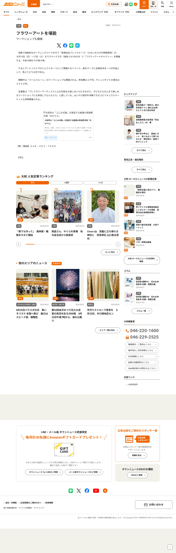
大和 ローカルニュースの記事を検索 (141, 260)
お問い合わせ (156, 504)
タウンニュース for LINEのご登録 (43, 472)
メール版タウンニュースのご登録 (83, 472)
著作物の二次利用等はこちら (140, 350)
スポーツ (64, 12)
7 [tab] (82, 244)
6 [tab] (73, 244)
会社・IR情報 (11, 503)
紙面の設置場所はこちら (138, 362)
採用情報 (49, 503)
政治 (75, 12)
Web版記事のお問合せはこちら (141, 368)
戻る (19, 19)
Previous (18, 244)
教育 (53, 12)
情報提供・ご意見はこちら (139, 344)
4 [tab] (56, 244)
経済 (84, 12)
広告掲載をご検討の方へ (31, 503)
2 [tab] (38, 244)
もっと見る (110, 252)
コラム (166, 12)
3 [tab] (47, 244)
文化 (35, 12)
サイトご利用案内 (25, 508)
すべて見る (141, 150)
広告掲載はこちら (136, 356)
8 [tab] (90, 244)
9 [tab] (99, 244)
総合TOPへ (47, 4)
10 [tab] (108, 244)
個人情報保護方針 (10, 508)
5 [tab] (64, 244)
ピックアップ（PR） (100, 12)
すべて (6, 12)
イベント (154, 12)
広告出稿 (115, 4)
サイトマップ (39, 508)
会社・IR (153, 6)
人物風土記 (140, 12)
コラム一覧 (141, 311)
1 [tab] (30, 244)
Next (118, 244)
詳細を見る (137, 455)
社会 (44, 12)
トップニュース (21, 12)
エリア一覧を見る (107, 330)
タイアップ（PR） (122, 12)
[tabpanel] (32, 213)
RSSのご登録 (136, 475)
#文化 (20, 157)
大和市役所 (133, 384)
